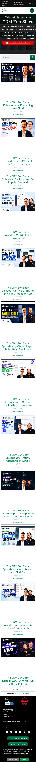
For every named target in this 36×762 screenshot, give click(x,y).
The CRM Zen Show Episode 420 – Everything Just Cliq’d (18, 105)
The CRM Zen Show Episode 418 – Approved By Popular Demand (18, 179)
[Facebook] (7, 732)
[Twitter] (11, 732)
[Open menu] (32, 10)
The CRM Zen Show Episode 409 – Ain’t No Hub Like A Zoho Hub (18, 680)
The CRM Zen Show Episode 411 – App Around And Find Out (18, 569)
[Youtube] (20, 732)
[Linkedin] (16, 732)
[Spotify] (29, 732)
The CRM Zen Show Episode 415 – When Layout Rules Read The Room (18, 346)
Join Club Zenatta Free (5, 3)
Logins (29, 3)
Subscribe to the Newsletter (19, 3)
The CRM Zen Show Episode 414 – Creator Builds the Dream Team (18, 402)
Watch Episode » (18, 114)
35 (23, 693)
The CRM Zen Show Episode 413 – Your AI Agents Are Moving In (18, 457)
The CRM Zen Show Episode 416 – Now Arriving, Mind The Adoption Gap (18, 290)
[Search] (32, 57)
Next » (27, 693)
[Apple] (25, 732)
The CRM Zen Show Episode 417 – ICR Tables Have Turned (18, 234)
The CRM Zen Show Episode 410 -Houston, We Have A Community (18, 624)
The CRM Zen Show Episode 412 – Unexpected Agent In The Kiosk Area (18, 513)
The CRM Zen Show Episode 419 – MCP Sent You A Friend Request (18, 161)
